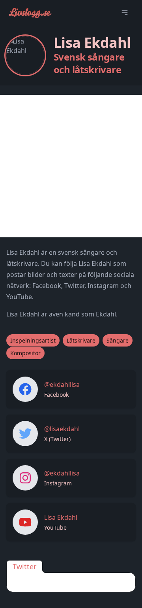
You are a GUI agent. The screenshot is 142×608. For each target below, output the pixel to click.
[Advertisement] (71, 166)
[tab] (24, 566)
